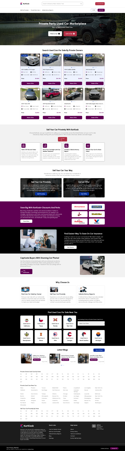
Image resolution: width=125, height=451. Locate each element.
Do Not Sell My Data (75, 438)
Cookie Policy (31, 449)
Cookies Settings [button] (105, 448)
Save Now (26, 221)
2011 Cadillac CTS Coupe (28, 69)
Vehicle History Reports (47, 10)
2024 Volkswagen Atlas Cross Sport (95, 103)
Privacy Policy (74, 431)
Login (93, 10)
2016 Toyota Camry (48, 69)
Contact (72, 436)
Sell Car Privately (24, 10)
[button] (28, 67)
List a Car (69, 34)
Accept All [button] (114, 448)
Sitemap (51, 438)
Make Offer (30, 83)
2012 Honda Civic (90, 69)
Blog (50, 436)
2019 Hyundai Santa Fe (49, 103)
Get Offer (84, 194)
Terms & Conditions (75, 433)
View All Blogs (99, 350)
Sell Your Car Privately (54, 431)
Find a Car (54, 34)
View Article (37, 359)
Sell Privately (41, 194)
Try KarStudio (26, 271)
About (72, 429)
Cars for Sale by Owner (55, 429)
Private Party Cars (35, 10)
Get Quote (70, 247)
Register (101, 10)
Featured (24, 55)
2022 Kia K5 (67, 103)
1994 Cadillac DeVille (69, 69)
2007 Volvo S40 (25, 103)
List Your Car (101, 3)
